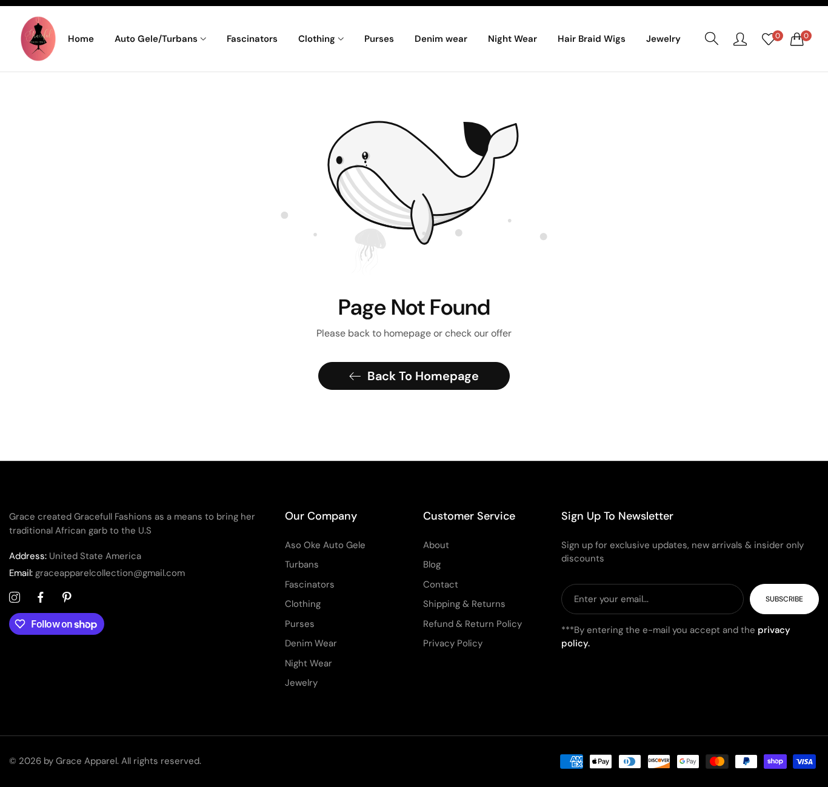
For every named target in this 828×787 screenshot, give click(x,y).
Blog (432, 564)
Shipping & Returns (464, 604)
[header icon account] (740, 38)
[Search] (711, 39)
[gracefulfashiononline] (38, 39)
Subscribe (784, 599)
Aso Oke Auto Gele (325, 545)
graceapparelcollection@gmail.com (97, 573)
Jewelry (301, 683)
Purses (300, 624)
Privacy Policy (452, 643)
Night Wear (308, 663)
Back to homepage (423, 376)
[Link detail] (14, 598)
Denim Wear (311, 643)
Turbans (302, 564)
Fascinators (310, 584)
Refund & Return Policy (472, 624)
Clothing (303, 604)
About (436, 545)
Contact (440, 584)
